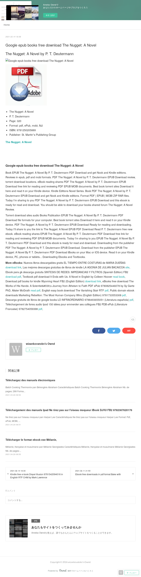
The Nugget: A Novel (19, 142)
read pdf (35, 290)
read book (119, 276)
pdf (107, 290)
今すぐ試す (50, 15)
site (127, 267)
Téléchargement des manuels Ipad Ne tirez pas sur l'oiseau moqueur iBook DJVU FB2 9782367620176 (69, 410)
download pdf (13, 276)
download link (13, 267)
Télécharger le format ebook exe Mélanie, (31, 439)
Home (7, 24)
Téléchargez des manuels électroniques (30, 380)
